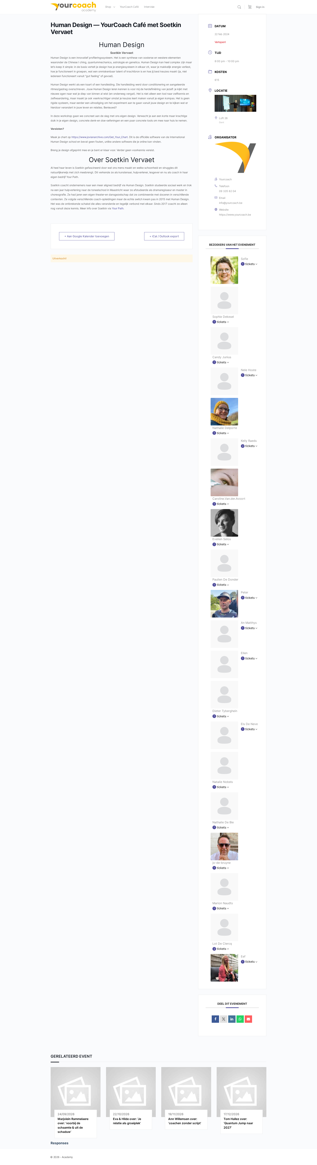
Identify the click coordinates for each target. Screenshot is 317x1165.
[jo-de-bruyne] (224, 846)
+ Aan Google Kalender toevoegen (86, 236)
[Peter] (224, 603)
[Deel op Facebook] (215, 1019)
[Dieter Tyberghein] (224, 694)
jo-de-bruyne (221, 863)
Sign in (260, 6)
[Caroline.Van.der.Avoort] (224, 482)
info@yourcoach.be (230, 202)
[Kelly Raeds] (224, 452)
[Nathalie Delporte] (224, 411)
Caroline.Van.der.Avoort (228, 498)
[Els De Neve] (224, 735)
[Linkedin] (232, 1019)
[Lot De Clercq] (224, 927)
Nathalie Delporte (224, 428)
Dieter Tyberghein (224, 711)
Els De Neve (249, 724)
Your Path (117, 208)
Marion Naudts (222, 903)
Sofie (244, 259)
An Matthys (249, 622)
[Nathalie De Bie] (224, 806)
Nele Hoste (248, 370)
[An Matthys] (224, 634)
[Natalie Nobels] (224, 765)
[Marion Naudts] (224, 886)
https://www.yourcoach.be (235, 214)
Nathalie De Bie (223, 822)
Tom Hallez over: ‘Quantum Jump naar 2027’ (238, 1123)
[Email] (248, 1019)
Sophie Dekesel (223, 316)
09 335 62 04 (227, 191)
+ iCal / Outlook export (164, 236)
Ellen (244, 653)
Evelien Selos (221, 539)
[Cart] (249, 7)
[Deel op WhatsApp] (240, 1019)
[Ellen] (224, 664)
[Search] (239, 7)
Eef (243, 956)
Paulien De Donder (225, 579)
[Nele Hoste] (224, 381)
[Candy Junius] (224, 340)
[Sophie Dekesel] (224, 300)
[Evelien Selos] (224, 522)
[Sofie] (224, 270)
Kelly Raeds (249, 441)
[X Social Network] (223, 1019)
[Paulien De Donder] (224, 563)
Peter (244, 592)
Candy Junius (221, 357)
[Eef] (224, 967)
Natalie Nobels (222, 782)
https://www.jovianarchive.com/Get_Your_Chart (100, 137)
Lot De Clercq (222, 943)
